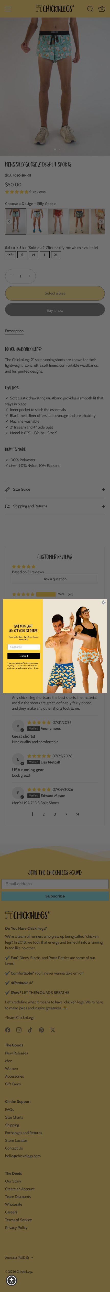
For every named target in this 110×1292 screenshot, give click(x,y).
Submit (24, 656)
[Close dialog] (103, 602)
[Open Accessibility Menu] (11, 1280)
